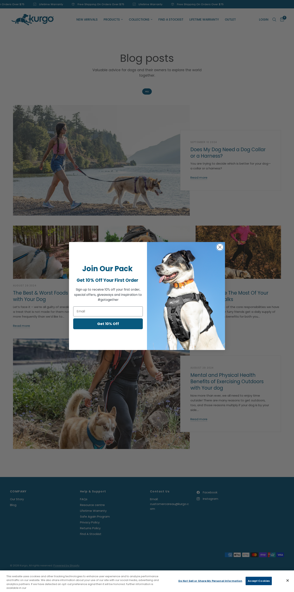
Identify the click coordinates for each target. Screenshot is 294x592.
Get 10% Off (108, 323)
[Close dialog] (219, 247)
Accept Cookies (259, 581)
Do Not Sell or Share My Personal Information (210, 581)
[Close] (287, 580)
